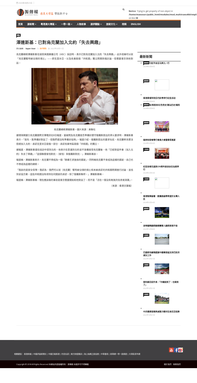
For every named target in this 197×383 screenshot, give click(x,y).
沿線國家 (146, 235)
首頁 (20, 24)
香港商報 (27, 354)
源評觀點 (95, 24)
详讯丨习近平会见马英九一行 (156, 63)
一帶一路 (65, 24)
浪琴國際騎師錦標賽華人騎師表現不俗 (160, 226)
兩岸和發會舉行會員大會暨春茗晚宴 (159, 140)
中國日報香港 (54, 354)
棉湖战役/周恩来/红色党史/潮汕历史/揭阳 (161, 105)
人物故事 (81, 24)
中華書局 (104, 354)
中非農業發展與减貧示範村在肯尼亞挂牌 (161, 311)
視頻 (124, 24)
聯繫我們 (177, 364)
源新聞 (30, 24)
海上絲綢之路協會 (91, 354)
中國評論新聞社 (39, 354)
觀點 (18, 35)
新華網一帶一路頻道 (118, 354)
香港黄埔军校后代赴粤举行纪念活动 (159, 98)
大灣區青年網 (134, 354)
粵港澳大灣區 (48, 24)
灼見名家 (65, 354)
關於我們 (167, 364)
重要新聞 (146, 62)
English (136, 24)
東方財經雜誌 (76, 354)
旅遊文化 (110, 24)
